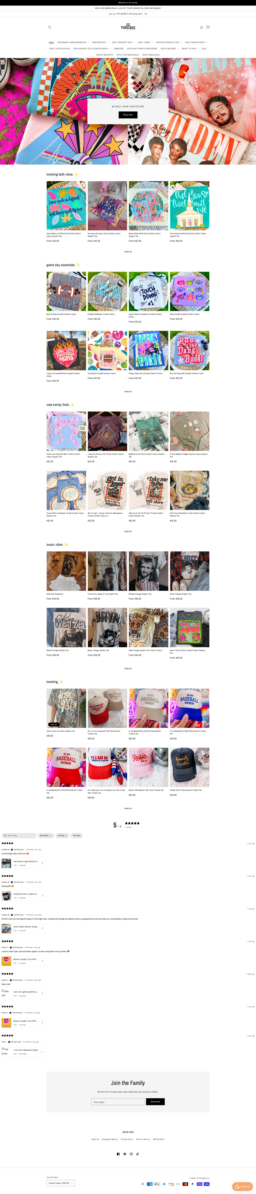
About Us (95, 1139)
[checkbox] (77, 835)
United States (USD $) (59, 1183)
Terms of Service (143, 1139)
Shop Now (128, 114)
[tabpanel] (128, 945)
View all (128, 251)
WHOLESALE (158, 1139)
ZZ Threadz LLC (202, 1178)
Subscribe (155, 1101)
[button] (50, 27)
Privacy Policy (127, 1139)
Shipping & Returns (110, 1139)
